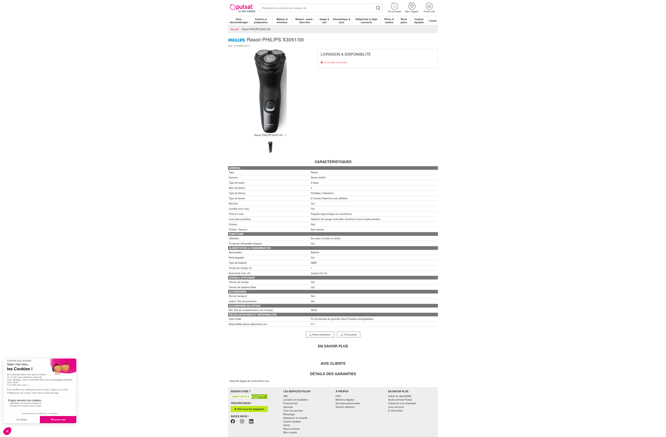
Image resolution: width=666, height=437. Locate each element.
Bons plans (404, 20)
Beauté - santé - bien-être (304, 20)
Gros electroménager (239, 20)
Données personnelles (348, 403)
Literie (433, 20)
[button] (394, 7)
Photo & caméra (389, 20)
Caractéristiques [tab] (333, 161)
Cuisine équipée (419, 20)
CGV (338, 396)
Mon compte (290, 432)
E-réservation (395, 410)
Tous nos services (293, 410)
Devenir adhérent (345, 407)
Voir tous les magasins (250, 409)
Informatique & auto (341, 20)
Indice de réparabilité (399, 396)
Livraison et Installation (295, 399)
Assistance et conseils (295, 417)
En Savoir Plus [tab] (333, 345)
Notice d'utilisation (321, 334)
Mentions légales (345, 399)
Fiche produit (350, 334)
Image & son (324, 20)
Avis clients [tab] (333, 363)
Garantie (288, 407)
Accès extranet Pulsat (400, 399)
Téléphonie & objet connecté (366, 20)
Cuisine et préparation (261, 20)
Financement (290, 403)
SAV (285, 396)
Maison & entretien (282, 20)
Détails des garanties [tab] (333, 373)
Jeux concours (396, 407)
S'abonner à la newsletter (402, 403)
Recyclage (289, 414)
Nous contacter (291, 428)
